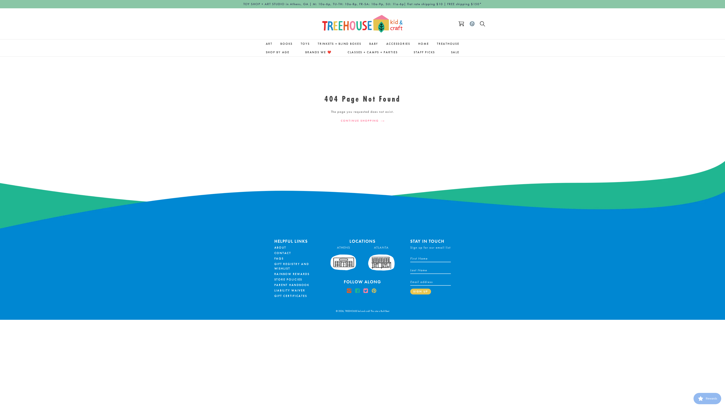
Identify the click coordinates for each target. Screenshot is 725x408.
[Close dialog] (389, 174)
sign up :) (362, 231)
